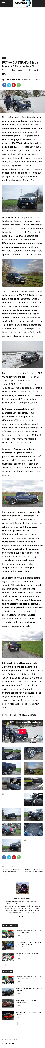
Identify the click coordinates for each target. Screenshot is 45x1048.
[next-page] (6, 965)
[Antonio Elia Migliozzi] (3, 80)
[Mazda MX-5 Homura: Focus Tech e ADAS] (8, 957)
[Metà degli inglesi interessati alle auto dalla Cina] (8, 1015)
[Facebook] (4, 85)
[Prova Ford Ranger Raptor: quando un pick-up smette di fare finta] (8, 945)
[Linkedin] (22, 916)
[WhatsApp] (19, 85)
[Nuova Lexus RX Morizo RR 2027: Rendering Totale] (8, 1003)
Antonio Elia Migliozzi (13, 79)
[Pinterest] (14, 85)
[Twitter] (9, 85)
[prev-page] (3, 965)
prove (4, 58)
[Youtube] (13, 1043)
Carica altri (22, 1024)
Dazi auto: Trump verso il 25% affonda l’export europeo (10, 871)
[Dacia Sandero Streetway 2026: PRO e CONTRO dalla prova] (8, 934)
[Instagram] (19, 916)
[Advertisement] (22, 31)
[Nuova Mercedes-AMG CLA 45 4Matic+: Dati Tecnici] (8, 992)
